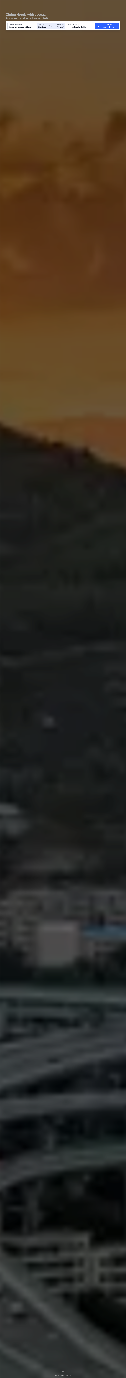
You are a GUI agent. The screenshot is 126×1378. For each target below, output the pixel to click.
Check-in (41, 24)
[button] (109, 3)
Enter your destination (16, 24)
